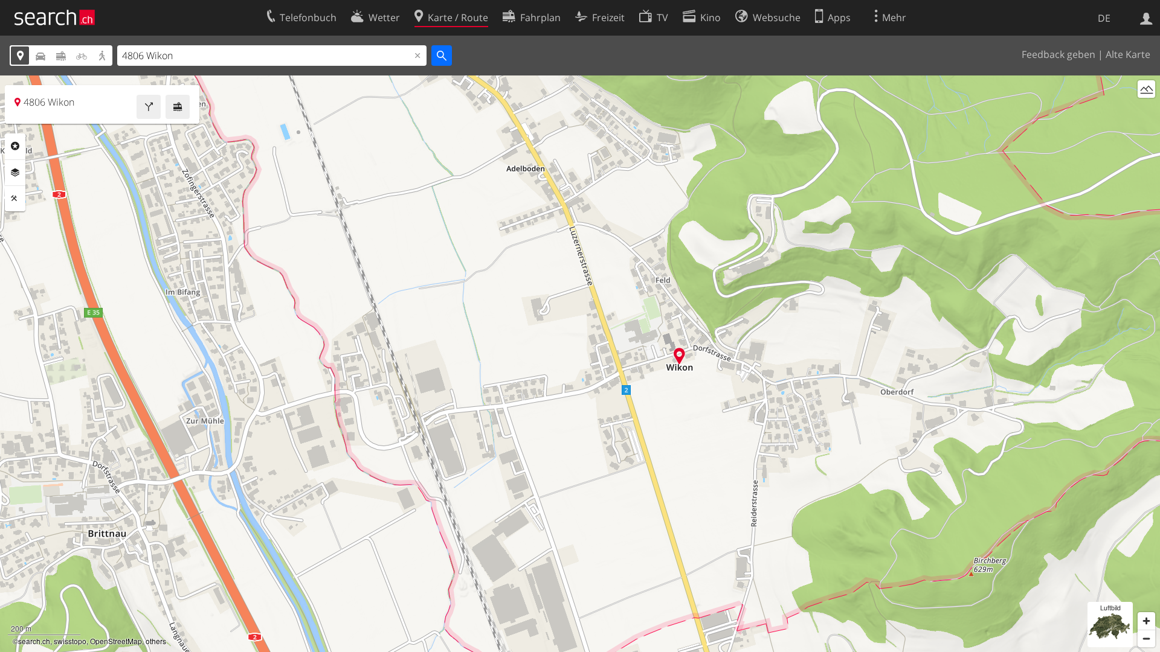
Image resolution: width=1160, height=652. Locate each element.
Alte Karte (1128, 54)
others (156, 641)
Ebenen (15, 172)
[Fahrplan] (178, 107)
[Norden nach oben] (1146, 111)
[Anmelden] (1146, 17)
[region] (580, 363)
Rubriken (15, 146)
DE (1104, 18)
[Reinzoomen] (1146, 621)
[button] (679, 356)
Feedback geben (1058, 54)
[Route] (149, 107)
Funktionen (15, 198)
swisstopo (70, 641)
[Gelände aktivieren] (1146, 89)
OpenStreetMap (116, 641)
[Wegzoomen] (1146, 638)
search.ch (34, 641)
